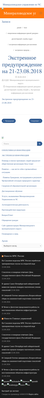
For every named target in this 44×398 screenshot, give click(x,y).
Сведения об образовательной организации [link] (19, 186)
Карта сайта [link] (33, 394)
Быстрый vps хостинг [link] (10, 391)
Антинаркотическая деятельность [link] (15, 204)
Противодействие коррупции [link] (13, 210)
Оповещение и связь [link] (10, 234)
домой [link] (19, 27)
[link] (19, 13)
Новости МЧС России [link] (14, 255)
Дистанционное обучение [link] (12, 191)
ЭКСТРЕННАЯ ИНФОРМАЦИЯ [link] (15, 155)
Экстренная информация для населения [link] (23, 44)
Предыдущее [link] (9, 121)
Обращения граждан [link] (10, 220)
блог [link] (25, 27)
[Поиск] (39, 144)
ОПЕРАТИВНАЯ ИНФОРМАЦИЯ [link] (16, 150)
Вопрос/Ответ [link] (7, 215)
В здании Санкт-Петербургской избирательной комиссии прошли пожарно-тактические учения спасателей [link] (21, 286)
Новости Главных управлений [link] (17, 318)
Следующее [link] (35, 121)
